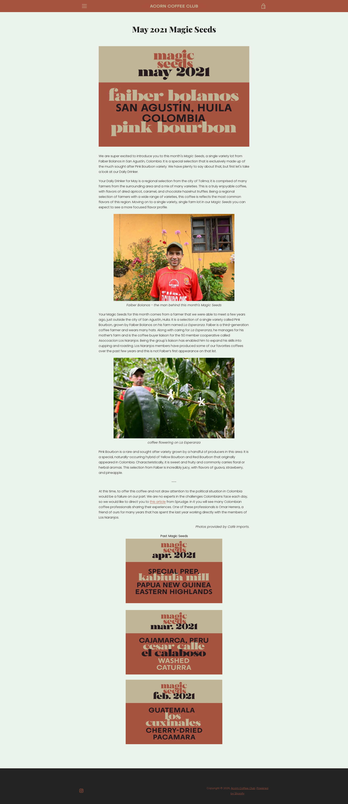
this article (158, 501)
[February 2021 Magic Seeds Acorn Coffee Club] (174, 712)
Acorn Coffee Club (243, 788)
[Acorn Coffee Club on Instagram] (81, 790)
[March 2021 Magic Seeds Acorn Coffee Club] (174, 642)
